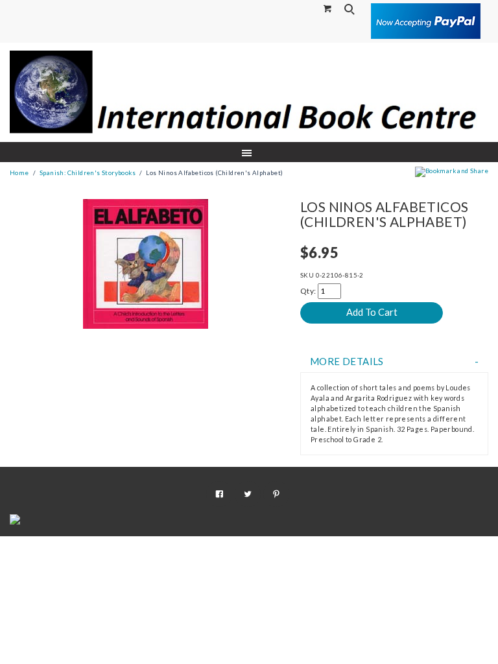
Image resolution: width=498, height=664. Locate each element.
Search (351, 9)
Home (19, 172)
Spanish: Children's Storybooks (88, 172)
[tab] (394, 361)
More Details (347, 361)
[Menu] (249, 152)
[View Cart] (328, 8)
